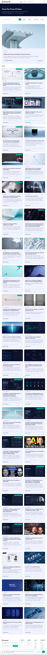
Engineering (36, 19)
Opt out (39, 651)
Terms (35, 642)
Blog (21, 1)
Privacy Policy (35, 644)
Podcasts (42, 19)
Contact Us (30, 1)
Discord (41, 642)
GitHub (41, 648)
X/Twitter (42, 645)
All (19, 19)
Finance (29, 19)
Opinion (24, 19)
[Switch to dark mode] (44, 2)
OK (43, 651)
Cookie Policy (35, 647)
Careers (25, 1)
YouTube (42, 647)
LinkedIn (42, 643)
